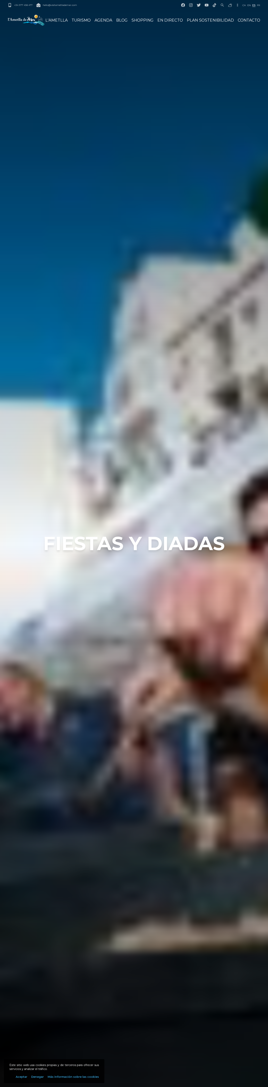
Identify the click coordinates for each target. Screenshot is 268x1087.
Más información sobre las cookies (73, 1077)
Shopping (142, 20)
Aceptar (21, 1077)
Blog (122, 20)
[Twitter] (199, 5)
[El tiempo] (230, 5)
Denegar (37, 1077)
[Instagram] (191, 5)
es (253, 5)
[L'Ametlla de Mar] (26, 20)
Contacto (249, 20)
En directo (170, 20)
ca (244, 5)
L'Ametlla (56, 20)
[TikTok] (214, 5)
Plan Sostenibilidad (210, 20)
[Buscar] (222, 5)
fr (258, 5)
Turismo (81, 20)
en (249, 5)
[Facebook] (183, 5)
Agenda (103, 20)
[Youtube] (207, 5)
